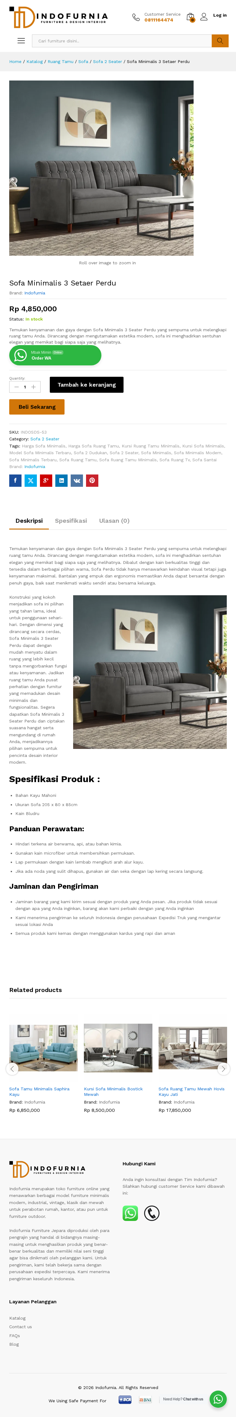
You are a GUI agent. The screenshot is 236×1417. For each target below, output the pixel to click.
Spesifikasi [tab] (71, 521)
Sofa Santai (204, 459)
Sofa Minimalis (156, 452)
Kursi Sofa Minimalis (203, 445)
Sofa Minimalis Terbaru (33, 459)
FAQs (14, 1335)
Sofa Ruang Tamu (77, 459)
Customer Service (162, 14)
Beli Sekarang (37, 406)
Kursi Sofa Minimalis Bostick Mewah (113, 1091)
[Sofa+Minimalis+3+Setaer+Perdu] (31, 480)
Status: (16, 319)
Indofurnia (34, 292)
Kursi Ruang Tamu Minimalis (150, 445)
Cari (220, 40)
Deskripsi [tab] (29, 521)
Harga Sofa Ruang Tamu (93, 445)
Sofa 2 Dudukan (90, 452)
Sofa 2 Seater (44, 438)
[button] (36, 1078)
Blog (14, 1344)
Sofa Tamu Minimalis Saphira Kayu (39, 1091)
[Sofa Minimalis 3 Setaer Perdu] (15, 480)
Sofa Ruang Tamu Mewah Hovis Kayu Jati (192, 1091)
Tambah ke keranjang (86, 384)
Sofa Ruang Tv (174, 459)
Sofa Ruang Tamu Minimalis (128, 459)
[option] (43, 1068)
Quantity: (17, 378)
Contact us (20, 1326)
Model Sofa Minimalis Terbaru (40, 452)
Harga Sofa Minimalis (43, 445)
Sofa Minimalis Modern (197, 452)
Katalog (17, 1318)
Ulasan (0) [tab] (114, 521)
